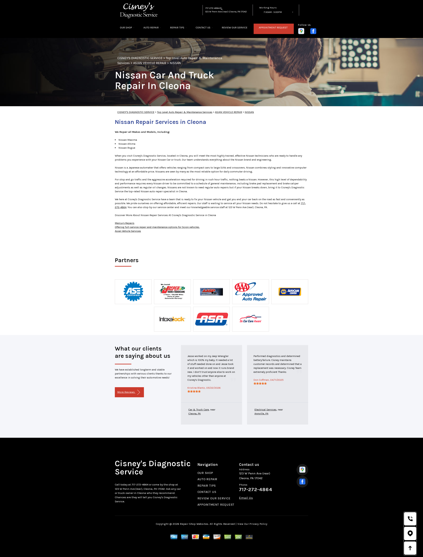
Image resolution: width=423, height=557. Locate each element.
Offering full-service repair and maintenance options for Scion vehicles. (157, 227)
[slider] (194, 391)
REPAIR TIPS (177, 27)
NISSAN (175, 63)
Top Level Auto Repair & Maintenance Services (184, 112)
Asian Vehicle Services (128, 231)
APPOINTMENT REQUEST (273, 27)
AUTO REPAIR (151, 27)
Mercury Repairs (124, 223)
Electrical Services (265, 409)
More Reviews (126, 392)
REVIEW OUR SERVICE (234, 27)
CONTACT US (203, 27)
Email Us (246, 498)
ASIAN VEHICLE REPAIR (149, 63)
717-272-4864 (212, 8)
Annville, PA (261, 413)
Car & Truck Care (198, 409)
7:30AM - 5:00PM (273, 12)
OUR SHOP (126, 27)
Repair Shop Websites (194, 523)
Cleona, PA (194, 413)
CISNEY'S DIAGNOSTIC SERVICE (139, 58)
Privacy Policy (258, 523)
